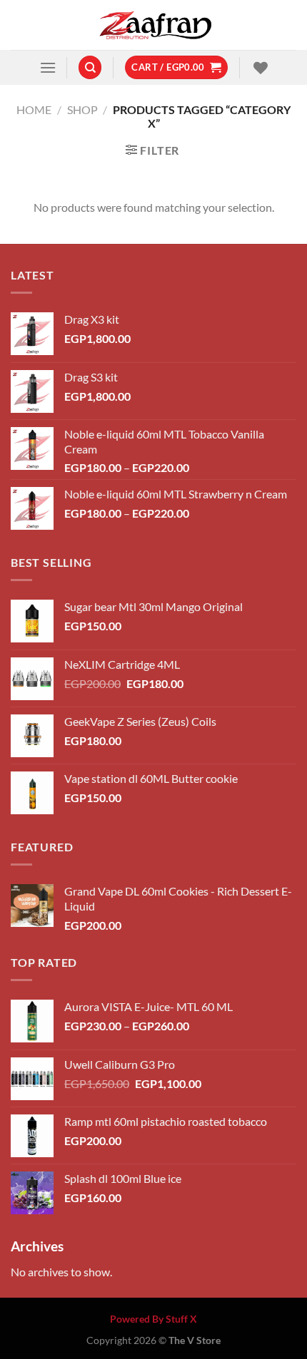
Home (33, 109)
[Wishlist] (259, 67)
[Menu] (47, 67)
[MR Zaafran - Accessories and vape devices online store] (153, 25)
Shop (82, 109)
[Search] (90, 67)
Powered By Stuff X (153, 1319)
